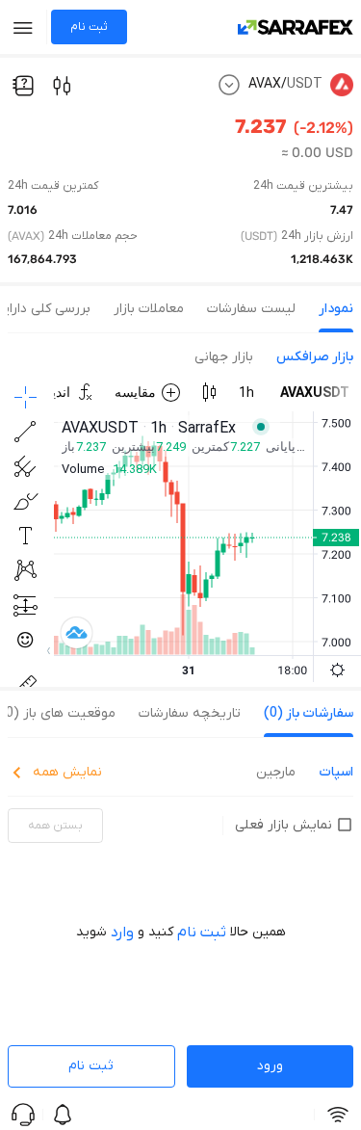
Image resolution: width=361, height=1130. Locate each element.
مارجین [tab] (276, 772)
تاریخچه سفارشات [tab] (190, 713)
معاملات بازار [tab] (149, 309)
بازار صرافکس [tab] (314, 357)
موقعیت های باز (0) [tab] (58, 713)
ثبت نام (91, 1066)
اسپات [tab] (336, 772)
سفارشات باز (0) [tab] (308, 713)
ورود (270, 1066)
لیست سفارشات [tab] (251, 309)
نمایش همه (67, 772)
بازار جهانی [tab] (223, 357)
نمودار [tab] (336, 309)
